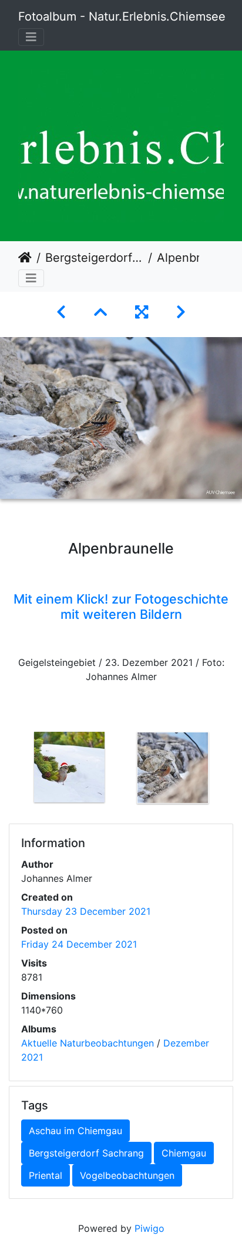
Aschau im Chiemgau (75, 1131)
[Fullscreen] (141, 312)
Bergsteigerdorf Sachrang (94, 258)
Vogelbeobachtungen (127, 1175)
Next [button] (233, 770)
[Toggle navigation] (31, 37)
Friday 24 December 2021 (79, 944)
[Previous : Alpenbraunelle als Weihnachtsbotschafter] (61, 312)
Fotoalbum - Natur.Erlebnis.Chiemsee (122, 16)
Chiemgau (184, 1153)
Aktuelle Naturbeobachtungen (87, 1043)
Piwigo (149, 1228)
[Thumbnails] (100, 312)
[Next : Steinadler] (181, 312)
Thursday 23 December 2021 (85, 911)
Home (25, 257)
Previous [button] (9, 770)
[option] (69, 767)
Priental (45, 1175)
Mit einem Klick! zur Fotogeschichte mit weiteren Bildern (121, 606)
